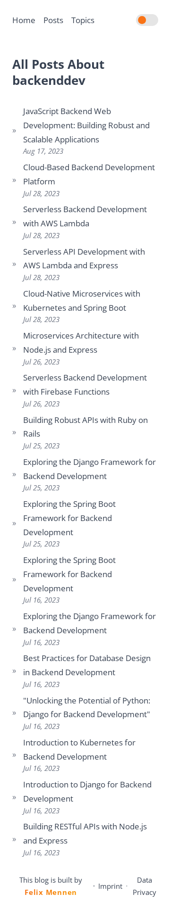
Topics (82, 20)
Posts (53, 20)
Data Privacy (144, 886)
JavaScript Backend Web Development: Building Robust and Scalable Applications (86, 125)
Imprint (110, 886)
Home (23, 20)
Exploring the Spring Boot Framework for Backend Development (69, 518)
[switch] (147, 20)
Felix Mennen (51, 892)
